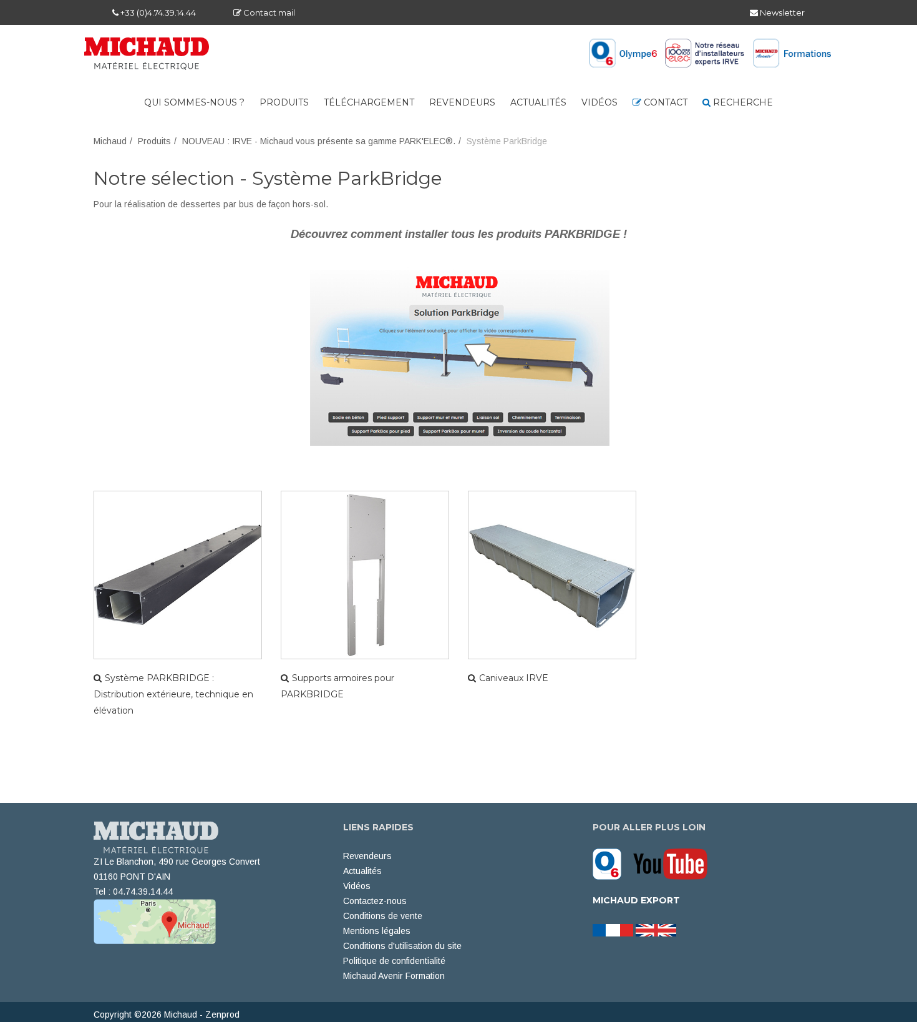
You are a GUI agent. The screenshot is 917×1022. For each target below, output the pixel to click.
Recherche (742, 102)
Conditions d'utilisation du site (402, 946)
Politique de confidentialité (394, 961)
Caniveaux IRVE (513, 678)
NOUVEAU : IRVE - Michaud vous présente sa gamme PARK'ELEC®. (318, 141)
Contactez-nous (375, 901)
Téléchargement (369, 102)
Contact (664, 102)
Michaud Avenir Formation (394, 976)
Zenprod (222, 1015)
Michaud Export (636, 900)
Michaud (110, 141)
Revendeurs (462, 102)
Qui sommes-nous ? (194, 102)
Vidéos (599, 102)
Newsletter (781, 12)
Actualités (538, 102)
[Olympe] (612, 863)
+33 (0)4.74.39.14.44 (157, 12)
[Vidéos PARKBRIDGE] (459, 351)
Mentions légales (376, 931)
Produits (284, 102)
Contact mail (268, 12)
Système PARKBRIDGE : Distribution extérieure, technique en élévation (173, 694)
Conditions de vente (382, 916)
